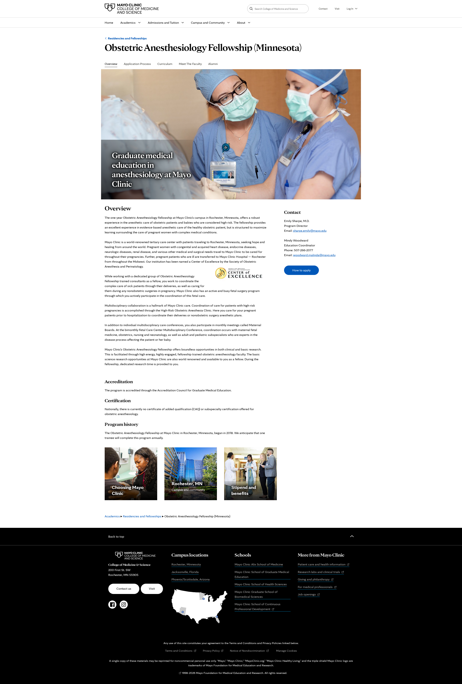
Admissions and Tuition (163, 22)
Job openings (309, 594)
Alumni (213, 64)
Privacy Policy (213, 651)
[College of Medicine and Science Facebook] (112, 606)
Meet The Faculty (190, 64)
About (241, 22)
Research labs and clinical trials (321, 572)
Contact (323, 8)
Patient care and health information (323, 564)
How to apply (301, 270)
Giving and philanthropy (316, 579)
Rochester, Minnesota (186, 564)
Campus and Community (208, 22)
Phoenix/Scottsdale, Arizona (190, 579)
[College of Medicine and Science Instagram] (124, 606)
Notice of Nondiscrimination (249, 651)
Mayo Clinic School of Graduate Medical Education (262, 574)
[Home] (133, 9)
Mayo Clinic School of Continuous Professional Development (257, 607)
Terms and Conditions (180, 651)
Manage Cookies (286, 650)
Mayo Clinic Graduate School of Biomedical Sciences (256, 594)
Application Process (137, 64)
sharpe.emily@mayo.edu (309, 230)
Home (109, 22)
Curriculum (164, 64)
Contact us (123, 588)
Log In (350, 8)
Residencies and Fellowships (127, 38)
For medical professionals (317, 587)
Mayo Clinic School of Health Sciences (261, 584)
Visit (337, 8)
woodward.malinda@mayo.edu (314, 255)
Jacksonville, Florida (185, 572)
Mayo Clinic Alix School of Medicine (259, 564)
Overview (111, 64)
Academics (128, 22)
